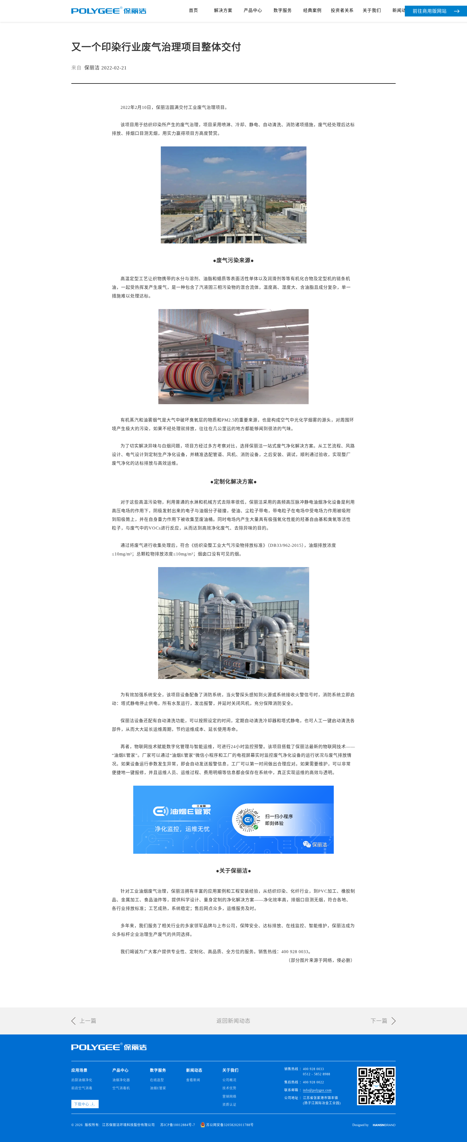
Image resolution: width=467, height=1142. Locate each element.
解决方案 (223, 10)
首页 (193, 10)
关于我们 (372, 10)
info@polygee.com (317, 1090)
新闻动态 (401, 10)
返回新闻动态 (233, 1021)
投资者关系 (342, 10)
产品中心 (253, 10)
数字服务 (282, 10)
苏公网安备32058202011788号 (230, 1125)
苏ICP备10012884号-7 (177, 1125)
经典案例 (312, 10)
